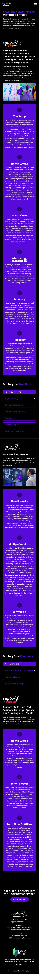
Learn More (19, 964)
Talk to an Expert (19, 899)
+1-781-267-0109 (21, 919)
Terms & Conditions (14, 971)
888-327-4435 (22, 922)
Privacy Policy (26, 971)
